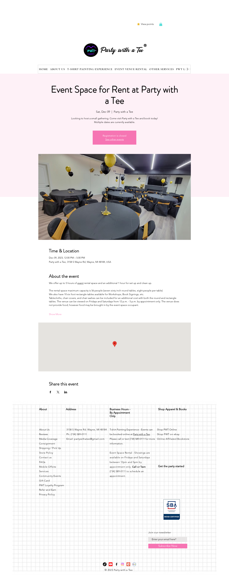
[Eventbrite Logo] (128, 564)
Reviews (43, 434)
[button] (160, 24)
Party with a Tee (141, 434)
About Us (44, 429)
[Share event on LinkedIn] (65, 392)
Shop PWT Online (167, 429)
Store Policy (46, 452)
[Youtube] (110, 564)
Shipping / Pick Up (50, 448)
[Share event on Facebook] (50, 392)
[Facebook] (116, 564)
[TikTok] (105, 564)
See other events (114, 139)
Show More (55, 314)
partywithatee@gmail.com (89, 438)
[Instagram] (122, 564)
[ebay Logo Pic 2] (134, 564)
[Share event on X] (58, 392)
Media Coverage (48, 438)
